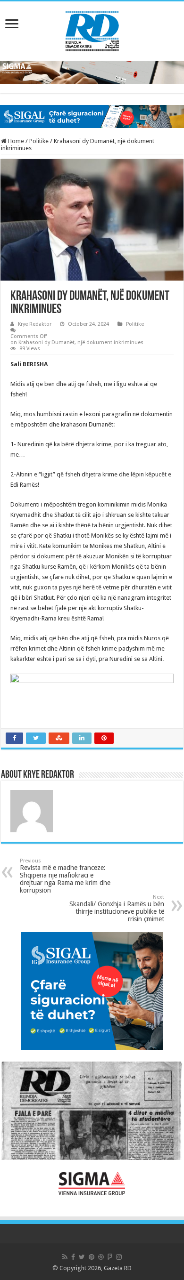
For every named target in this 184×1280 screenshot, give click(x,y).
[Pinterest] (91, 1257)
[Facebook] (73, 1257)
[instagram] (119, 1257)
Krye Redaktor (34, 324)
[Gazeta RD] (92, 29)
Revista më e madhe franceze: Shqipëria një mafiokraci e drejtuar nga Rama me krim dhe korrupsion (65, 876)
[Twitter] (82, 1257)
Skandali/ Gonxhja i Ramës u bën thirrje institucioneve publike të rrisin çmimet (116, 908)
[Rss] (64, 1257)
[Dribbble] (101, 1257)
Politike (39, 141)
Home (15, 141)
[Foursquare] (110, 1257)
